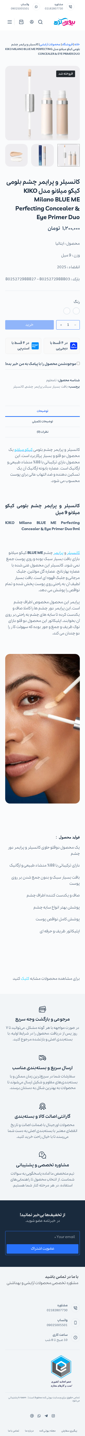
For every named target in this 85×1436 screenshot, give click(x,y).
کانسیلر (18, 387)
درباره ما (29, 1430)
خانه (77, 44)
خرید (30, 324)
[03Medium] (66, 310)
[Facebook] (53, 1416)
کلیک (25, 978)
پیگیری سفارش (69, 1430)
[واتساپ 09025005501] (36, 7)
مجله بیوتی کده (47, 1430)
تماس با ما (13, 1430)
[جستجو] (40, 22)
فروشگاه (67, 44)
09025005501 (20, 9)
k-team (22, 1397)
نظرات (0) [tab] (42, 432)
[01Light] (76, 310)
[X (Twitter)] (46, 1416)
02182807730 (54, 9)
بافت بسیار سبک (56, 387)
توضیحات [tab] (42, 411)
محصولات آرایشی (50, 44)
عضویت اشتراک (42, 1248)
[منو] (10, 22)
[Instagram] (39, 1416)
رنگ (77, 302)
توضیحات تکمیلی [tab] (42, 421)
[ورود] (32, 22)
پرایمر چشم (34, 387)
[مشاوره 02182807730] (70, 7)
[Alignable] (32, 1416)
